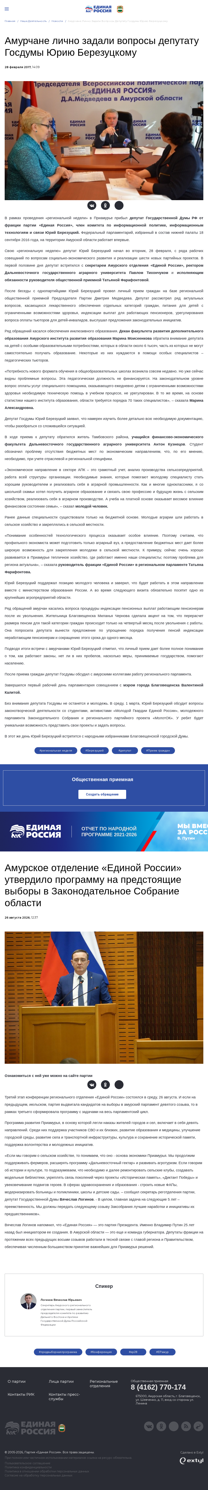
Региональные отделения (104, 1383)
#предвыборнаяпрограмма (58, 1352)
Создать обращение (102, 794)
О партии (17, 1381)
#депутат (125, 750)
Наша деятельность (33, 21)
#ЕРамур (162, 1352)
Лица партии (61, 1381)
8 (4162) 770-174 (158, 1387)
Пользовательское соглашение (27, 1463)
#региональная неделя (56, 750)
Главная (10, 21)
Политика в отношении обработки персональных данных (47, 1471)
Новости (57, 21)
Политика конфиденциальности (28, 1467)
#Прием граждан (158, 750)
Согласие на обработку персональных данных (38, 1475)
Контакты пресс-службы (64, 1396)
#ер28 (133, 1352)
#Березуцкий (95, 750)
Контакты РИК (21, 1394)
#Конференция (101, 1352)
